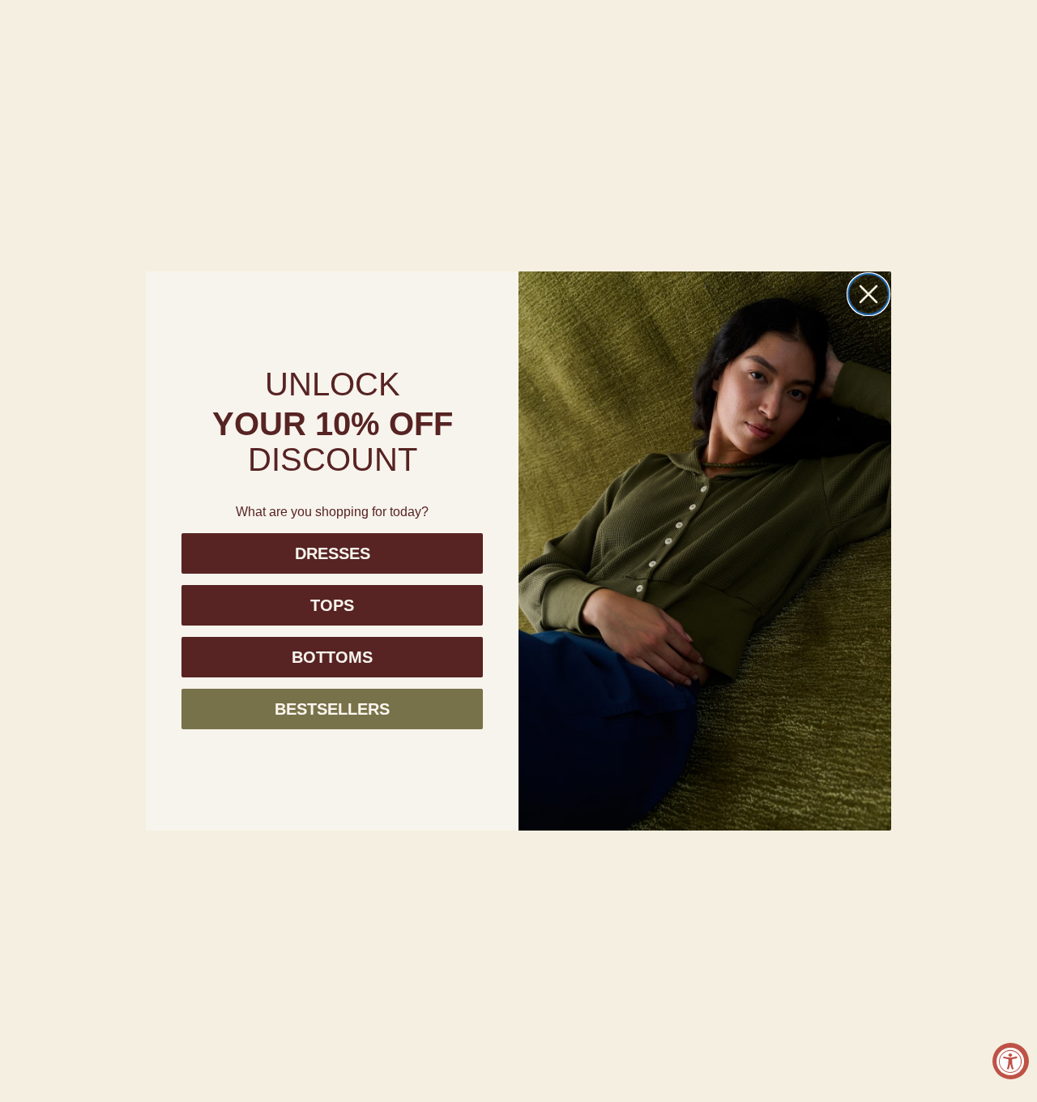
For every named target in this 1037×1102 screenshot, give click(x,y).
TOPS (332, 605)
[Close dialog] (868, 294)
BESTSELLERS (332, 709)
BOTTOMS (332, 657)
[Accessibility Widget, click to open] (1010, 1061)
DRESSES (332, 553)
